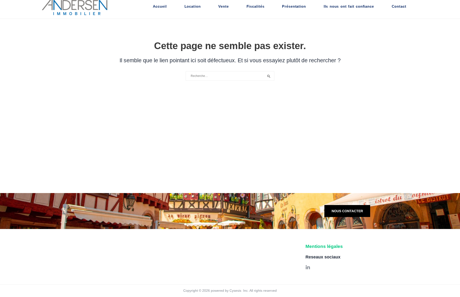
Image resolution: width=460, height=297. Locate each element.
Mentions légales (324, 246)
